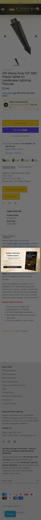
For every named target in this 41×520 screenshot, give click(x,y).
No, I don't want (12, 269)
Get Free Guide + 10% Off (12, 267)
